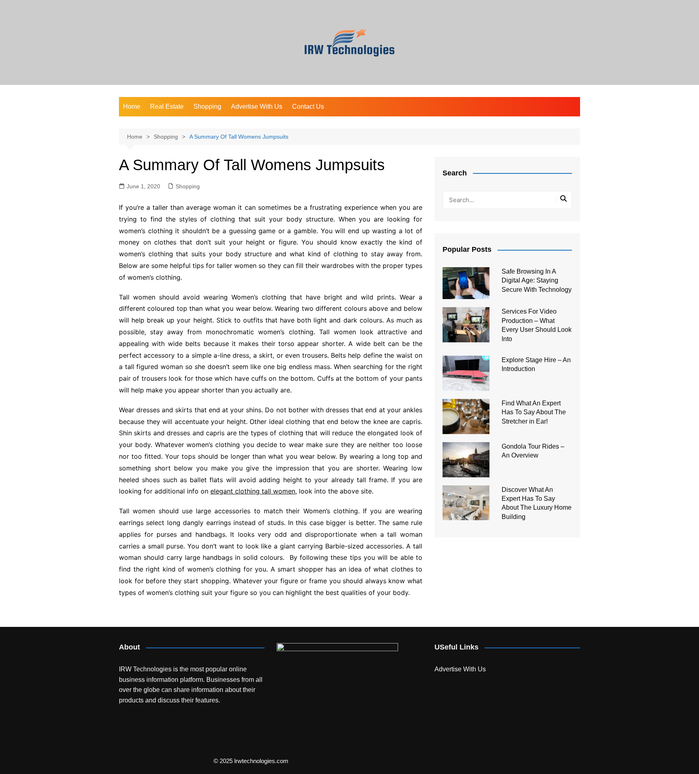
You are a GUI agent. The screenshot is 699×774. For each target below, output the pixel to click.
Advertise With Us (256, 106)
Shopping (207, 106)
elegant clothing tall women (252, 491)
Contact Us (308, 106)
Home (131, 106)
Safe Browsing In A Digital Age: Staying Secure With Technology (537, 280)
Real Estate (167, 106)
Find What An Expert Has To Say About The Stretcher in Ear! (534, 412)
